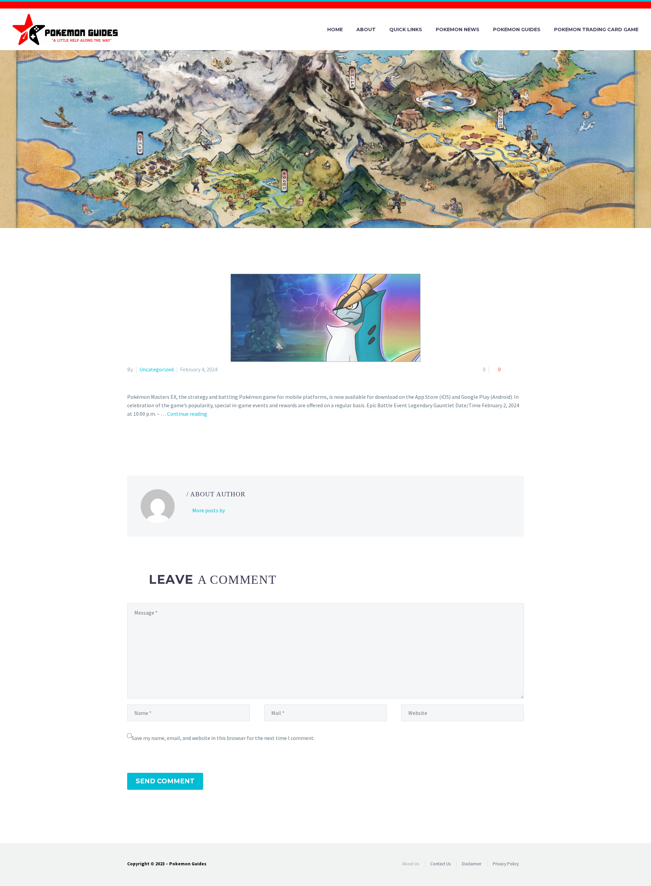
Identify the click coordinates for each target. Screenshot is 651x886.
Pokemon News (457, 29)
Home (335, 29)
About (366, 29)
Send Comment (165, 781)
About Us (410, 864)
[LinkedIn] (171, 441)
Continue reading (187, 413)
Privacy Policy (506, 864)
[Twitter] (141, 441)
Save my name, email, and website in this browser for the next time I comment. (223, 738)
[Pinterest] (151, 441)
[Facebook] (131, 441)
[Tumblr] (161, 441)
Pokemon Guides (516, 29)
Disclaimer (471, 864)
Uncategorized (156, 369)
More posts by (208, 510)
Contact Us (440, 864)
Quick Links (405, 29)
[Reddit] (180, 441)
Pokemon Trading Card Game (596, 29)
